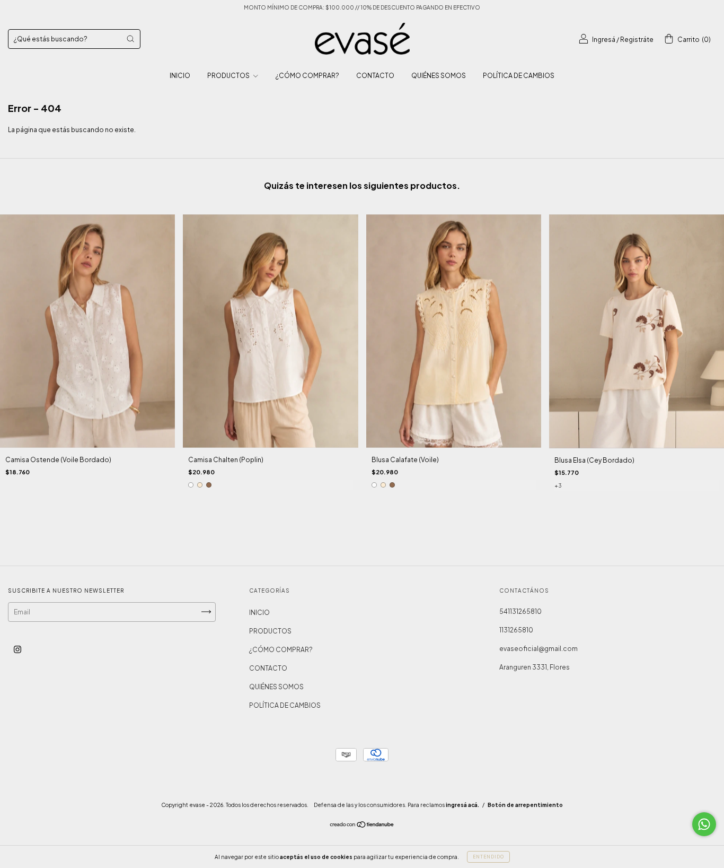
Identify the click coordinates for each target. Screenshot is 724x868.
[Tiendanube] (362, 825)
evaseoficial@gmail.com (538, 649)
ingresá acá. (462, 805)
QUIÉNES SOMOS (438, 76)
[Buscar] (130, 39)
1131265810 (516, 630)
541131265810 (520, 611)
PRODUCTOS (229, 76)
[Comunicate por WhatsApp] (704, 824)
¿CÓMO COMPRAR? (307, 76)
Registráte (637, 40)
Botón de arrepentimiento (525, 805)
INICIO (180, 76)
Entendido (488, 857)
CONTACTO (375, 76)
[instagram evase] (17, 649)
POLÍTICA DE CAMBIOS (518, 76)
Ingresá (603, 40)
